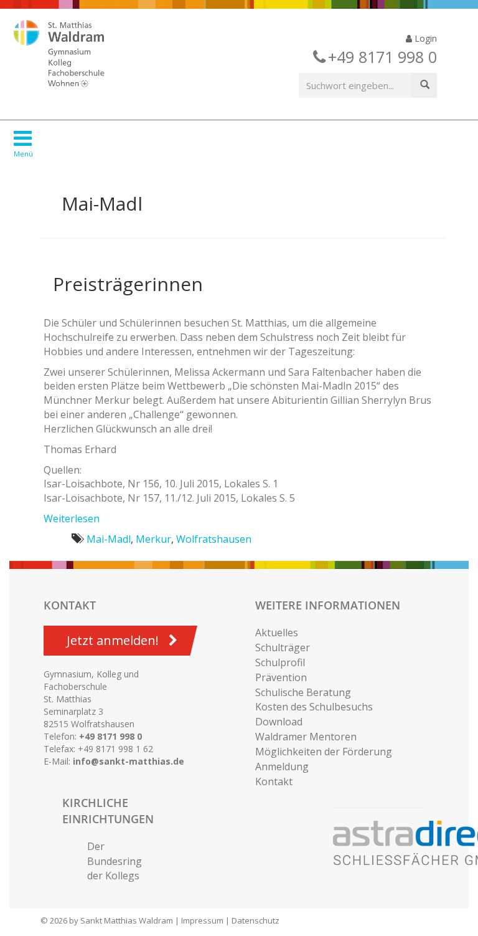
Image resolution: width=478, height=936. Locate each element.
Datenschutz (255, 920)
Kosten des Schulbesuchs (314, 707)
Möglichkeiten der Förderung (323, 751)
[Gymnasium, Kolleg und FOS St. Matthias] (70, 54)
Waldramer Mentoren (306, 736)
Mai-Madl (109, 539)
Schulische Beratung (303, 692)
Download (278, 721)
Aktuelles (276, 632)
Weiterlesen (72, 518)
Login (424, 38)
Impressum (202, 920)
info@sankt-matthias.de (128, 761)
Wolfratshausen (213, 539)
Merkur (153, 539)
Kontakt (274, 781)
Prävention (281, 677)
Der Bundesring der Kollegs (114, 861)
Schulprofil (280, 662)
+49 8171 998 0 (110, 736)
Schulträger (282, 647)
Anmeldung (282, 766)
